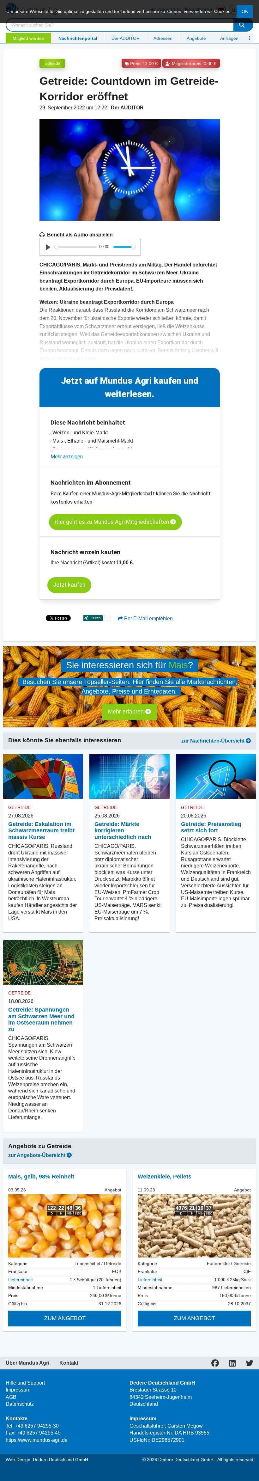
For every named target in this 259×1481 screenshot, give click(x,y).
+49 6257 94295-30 (37, 1426)
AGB (11, 1397)
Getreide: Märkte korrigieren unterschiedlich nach (122, 831)
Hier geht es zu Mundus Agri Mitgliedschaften (112, 522)
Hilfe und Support (25, 1383)
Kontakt (68, 1363)
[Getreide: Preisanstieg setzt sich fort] (216, 776)
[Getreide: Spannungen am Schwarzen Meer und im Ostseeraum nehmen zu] (43, 962)
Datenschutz (20, 1404)
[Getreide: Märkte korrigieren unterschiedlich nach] (129, 776)
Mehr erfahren (126, 711)
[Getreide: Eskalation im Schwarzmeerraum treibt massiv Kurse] (43, 776)
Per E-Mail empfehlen (148, 618)
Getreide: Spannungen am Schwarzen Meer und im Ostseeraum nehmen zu (41, 1019)
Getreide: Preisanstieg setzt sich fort (211, 827)
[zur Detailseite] (64, 1226)
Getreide (52, 63)
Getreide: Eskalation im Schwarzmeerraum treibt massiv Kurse (41, 831)
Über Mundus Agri (27, 1363)
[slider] (76, 247)
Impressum (18, 1389)
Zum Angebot (65, 1318)
